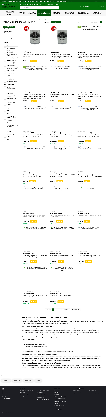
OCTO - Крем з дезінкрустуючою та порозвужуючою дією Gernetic (89, 256)
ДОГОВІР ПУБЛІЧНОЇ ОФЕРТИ (31, 1)
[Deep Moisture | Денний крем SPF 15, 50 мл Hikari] (35, 37)
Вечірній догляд (8, 29)
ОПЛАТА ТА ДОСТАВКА (18, 1)
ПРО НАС (10, 1)
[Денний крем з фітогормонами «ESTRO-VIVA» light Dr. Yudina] (35, 157)
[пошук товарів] (57, 7)
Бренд (6, 42)
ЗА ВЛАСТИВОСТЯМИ (44, 13)
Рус (69, 1)
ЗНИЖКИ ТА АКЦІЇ (22, 13)
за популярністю (56, 22)
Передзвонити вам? (76, 393)
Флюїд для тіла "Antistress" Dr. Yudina (89, 215)
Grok (38, 380)
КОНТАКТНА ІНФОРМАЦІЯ (45, 1)
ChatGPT (6, 380)
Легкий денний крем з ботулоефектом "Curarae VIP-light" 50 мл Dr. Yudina (35, 216)
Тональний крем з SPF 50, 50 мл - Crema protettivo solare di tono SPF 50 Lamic (89, 96)
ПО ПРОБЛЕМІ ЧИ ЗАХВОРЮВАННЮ (83, 13)
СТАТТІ (54, 1)
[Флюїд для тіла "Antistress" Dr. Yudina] (90, 198)
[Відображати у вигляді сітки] (101, 22)
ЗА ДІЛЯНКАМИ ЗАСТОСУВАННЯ (69, 13)
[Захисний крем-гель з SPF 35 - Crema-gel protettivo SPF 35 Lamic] (35, 117)
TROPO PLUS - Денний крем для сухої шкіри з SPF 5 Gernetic (35, 296)
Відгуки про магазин (62, 1)
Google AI (17, 380)
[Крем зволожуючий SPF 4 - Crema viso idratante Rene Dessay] (35, 238)
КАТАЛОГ (4, 1)
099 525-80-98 (84, 6)
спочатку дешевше (67, 22)
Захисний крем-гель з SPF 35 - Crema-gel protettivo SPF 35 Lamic (35, 135)
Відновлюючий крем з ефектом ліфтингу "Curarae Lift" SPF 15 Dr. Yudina (90, 175)
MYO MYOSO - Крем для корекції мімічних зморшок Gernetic (60, 296)
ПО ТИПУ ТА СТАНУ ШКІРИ (97, 13)
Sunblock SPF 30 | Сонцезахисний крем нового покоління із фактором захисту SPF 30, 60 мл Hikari (90, 56)
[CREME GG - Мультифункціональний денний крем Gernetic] (62, 238)
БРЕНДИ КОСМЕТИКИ (32, 13)
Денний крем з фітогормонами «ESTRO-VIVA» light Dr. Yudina (32, 175)
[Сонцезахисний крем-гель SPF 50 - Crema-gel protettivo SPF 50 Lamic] (90, 117)
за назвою (86, 22)
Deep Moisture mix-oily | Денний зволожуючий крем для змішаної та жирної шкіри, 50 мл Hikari (61, 56)
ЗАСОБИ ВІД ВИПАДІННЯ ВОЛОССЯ (10, 13)
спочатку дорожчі (77, 22)
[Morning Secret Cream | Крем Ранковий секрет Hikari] (62, 77)
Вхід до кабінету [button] (58, 391)
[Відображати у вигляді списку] (103, 22)
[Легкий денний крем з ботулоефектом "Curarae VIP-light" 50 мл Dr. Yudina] (35, 198)
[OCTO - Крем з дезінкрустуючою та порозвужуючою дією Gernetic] (90, 238)
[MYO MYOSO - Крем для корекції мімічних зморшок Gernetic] (62, 278)
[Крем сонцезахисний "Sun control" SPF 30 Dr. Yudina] (62, 198)
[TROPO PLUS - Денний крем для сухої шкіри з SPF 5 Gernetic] (35, 278)
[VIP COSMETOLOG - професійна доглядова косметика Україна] (10, 391)
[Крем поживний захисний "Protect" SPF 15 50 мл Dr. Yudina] (62, 157)
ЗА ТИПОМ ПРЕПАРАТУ (56, 13)
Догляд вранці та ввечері (9, 32)
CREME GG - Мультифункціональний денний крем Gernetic (61, 256)
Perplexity (28, 380)
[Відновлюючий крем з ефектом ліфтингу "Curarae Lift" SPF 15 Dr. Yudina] (90, 157)
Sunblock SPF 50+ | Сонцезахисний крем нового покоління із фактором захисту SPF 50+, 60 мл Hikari (34, 96)
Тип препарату (9, 84)
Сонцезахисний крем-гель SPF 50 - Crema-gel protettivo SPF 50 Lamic (88, 135)
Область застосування (11, 117)
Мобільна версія (7, 398)
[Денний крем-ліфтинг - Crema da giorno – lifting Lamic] (62, 117)
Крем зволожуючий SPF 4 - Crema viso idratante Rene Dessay (35, 256)
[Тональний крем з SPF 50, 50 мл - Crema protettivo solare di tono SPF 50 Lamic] (90, 77)
